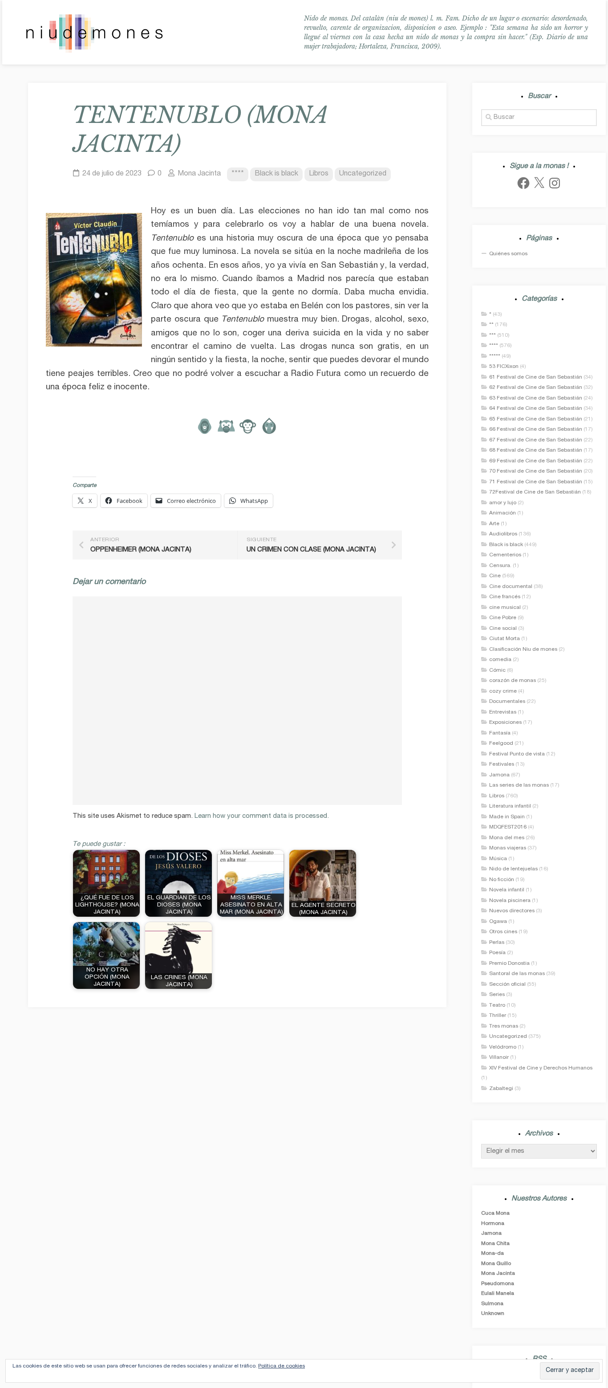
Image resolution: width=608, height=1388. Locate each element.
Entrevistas (502, 712)
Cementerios (505, 555)
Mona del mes (506, 838)
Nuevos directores (512, 911)
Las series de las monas (519, 785)
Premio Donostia (509, 963)
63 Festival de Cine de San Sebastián (535, 398)
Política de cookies (281, 1366)
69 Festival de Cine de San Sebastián (535, 461)
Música (498, 858)
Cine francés (504, 597)
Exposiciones (505, 722)
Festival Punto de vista (517, 754)
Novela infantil (506, 890)
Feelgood (501, 743)
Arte (494, 524)
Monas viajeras (507, 848)
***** (494, 356)
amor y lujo (502, 503)
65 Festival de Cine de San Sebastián (535, 419)
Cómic (497, 670)
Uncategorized (362, 174)
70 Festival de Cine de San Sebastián (535, 471)
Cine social (503, 628)
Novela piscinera (510, 900)
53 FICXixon (504, 366)
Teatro (497, 1005)
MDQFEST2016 (508, 827)
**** (237, 174)
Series (497, 994)
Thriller (497, 1015)
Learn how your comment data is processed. (262, 816)
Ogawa (498, 921)
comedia (500, 659)
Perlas (496, 942)
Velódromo (502, 1047)
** (491, 324)
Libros (318, 174)
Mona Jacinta (199, 174)
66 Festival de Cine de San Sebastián (535, 429)
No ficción (501, 879)
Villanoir (499, 1057)
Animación (502, 513)
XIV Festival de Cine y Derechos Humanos (540, 1068)
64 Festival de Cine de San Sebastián (535, 408)
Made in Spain (507, 817)
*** (492, 335)
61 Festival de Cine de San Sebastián (535, 377)
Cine (495, 576)
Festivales (501, 764)
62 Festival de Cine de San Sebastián (535, 387)
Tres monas (503, 1026)
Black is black (276, 174)
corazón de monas (512, 680)
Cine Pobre (502, 618)
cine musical (505, 607)
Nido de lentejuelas (513, 869)
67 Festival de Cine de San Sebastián (535, 440)
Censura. (500, 565)
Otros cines (503, 932)
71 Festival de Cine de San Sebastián (535, 482)
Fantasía (500, 733)
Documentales (507, 701)
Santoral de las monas (517, 973)
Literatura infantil (510, 806)
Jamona (499, 775)
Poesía (497, 952)
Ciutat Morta (504, 638)
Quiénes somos (508, 254)
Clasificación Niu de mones (523, 649)
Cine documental (510, 586)
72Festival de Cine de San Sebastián (535, 492)
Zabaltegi (501, 1088)
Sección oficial (507, 984)
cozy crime (503, 691)
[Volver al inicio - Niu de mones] (94, 32)
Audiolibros (503, 534)
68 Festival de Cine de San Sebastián (535, 450)
